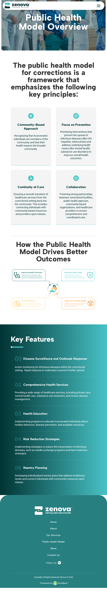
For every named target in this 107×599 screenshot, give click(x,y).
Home (53, 522)
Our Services (53, 535)
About (53, 528)
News (53, 548)
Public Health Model (53, 541)
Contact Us (53, 555)
